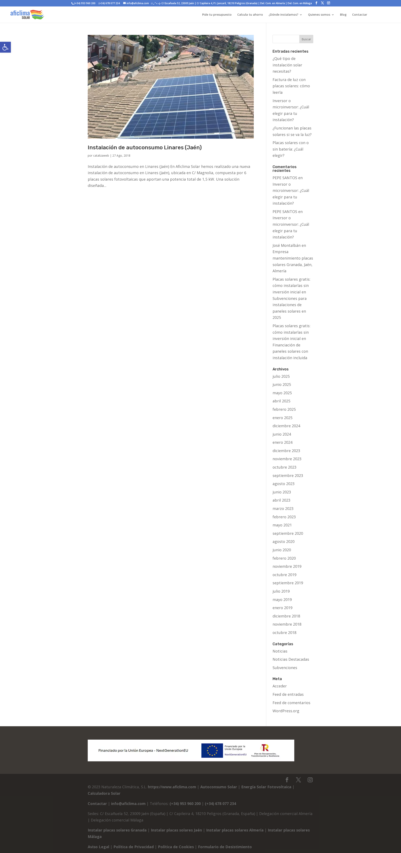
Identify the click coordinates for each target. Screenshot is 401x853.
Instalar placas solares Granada (117, 830)
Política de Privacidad (133, 846)
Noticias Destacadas (291, 659)
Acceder (280, 685)
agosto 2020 (283, 541)
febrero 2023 (284, 516)
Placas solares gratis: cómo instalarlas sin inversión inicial (291, 285)
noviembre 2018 (287, 624)
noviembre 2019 (287, 566)
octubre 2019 (284, 574)
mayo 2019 (282, 599)
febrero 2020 (284, 558)
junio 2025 (282, 384)
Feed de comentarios (291, 702)
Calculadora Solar (104, 793)
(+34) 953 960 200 (84, 3)
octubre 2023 (284, 467)
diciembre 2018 (286, 616)
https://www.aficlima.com (172, 786)
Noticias (280, 651)
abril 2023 (281, 500)
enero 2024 (282, 442)
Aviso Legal (98, 846)
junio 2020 (282, 549)
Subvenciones (285, 667)
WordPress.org (286, 710)
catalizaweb (101, 155)
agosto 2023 (283, 483)
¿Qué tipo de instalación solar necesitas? (287, 65)
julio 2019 (281, 591)
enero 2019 (282, 607)
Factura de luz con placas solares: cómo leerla (291, 86)
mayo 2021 (282, 524)
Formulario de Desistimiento (225, 846)
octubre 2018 (284, 632)
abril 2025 (281, 400)
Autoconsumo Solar (218, 786)
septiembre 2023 (288, 475)
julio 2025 (281, 376)
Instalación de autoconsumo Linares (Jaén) (145, 147)
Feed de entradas (288, 694)
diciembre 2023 (286, 450)
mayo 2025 (282, 392)
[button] (5, 47)
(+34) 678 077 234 (109, 3)
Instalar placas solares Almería (235, 830)
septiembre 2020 (288, 533)
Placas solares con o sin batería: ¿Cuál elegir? (291, 149)
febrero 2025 (284, 409)
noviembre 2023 (287, 458)
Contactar (97, 803)
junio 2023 (282, 491)
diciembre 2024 (286, 425)
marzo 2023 (283, 508)
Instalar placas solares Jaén (176, 830)
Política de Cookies (176, 846)
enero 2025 (282, 417)
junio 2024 (282, 434)
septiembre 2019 (288, 582)
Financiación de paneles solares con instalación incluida (290, 351)
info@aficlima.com (128, 803)
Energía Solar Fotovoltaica (266, 786)
